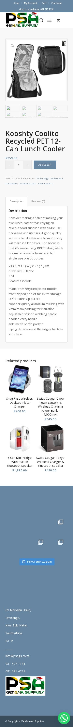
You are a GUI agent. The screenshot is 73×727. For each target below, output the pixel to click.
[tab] (16, 201)
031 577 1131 (15, 664)
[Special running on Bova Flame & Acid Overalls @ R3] (37, 526)
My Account (30, 2)
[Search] (39, 20)
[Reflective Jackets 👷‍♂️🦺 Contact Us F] (37, 506)
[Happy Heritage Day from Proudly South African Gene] (17, 506)
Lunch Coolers (45, 183)
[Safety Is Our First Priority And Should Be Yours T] (17, 546)
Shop (16, 2)
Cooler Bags (42, 178)
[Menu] (49, 20)
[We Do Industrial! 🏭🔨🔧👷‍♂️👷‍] (37, 546)
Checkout (56, 2)
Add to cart (44, 164)
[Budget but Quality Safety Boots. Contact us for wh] (17, 526)
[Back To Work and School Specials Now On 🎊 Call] (56, 546)
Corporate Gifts (27, 183)
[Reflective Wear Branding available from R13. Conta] (56, 506)
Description (16, 201)
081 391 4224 (15, 671)
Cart (44, 2)
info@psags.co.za (17, 656)
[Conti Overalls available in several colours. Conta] (56, 526)
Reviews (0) (38, 201)
